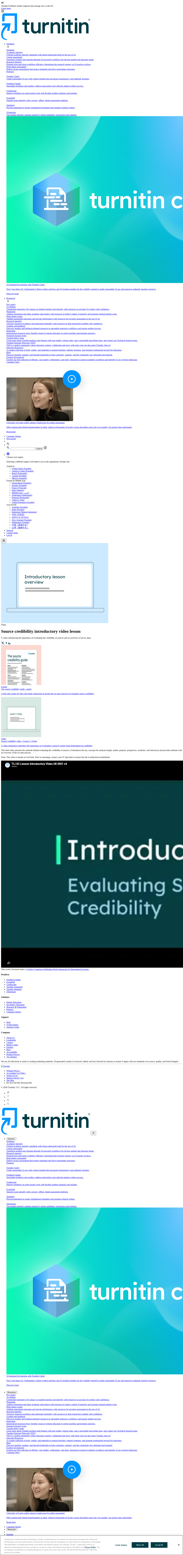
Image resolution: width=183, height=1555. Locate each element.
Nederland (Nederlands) (22, 495)
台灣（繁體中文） (20, 528)
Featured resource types (16, 336)
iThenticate (11, 992)
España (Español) (19, 485)
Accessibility (11, 1052)
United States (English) (21, 468)
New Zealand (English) (22, 520)
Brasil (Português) (19, 473)
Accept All (159, 1545)
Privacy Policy (90, 1547)
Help (8, 1022)
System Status (12, 1025)
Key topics (11, 304)
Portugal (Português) (20, 497)
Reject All (140, 1545)
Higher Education (13, 1002)
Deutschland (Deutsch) (21, 483)
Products (10, 71)
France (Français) (19, 488)
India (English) (18, 509)
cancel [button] (2, 11)
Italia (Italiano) (18, 490)
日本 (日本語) (18, 514)
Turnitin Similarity (14, 989)
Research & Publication (16, 1007)
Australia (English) (20, 507)
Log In (9, 535)
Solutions (10, 44)
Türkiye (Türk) (18, 500)
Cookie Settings (121, 1545)
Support (9, 530)
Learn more (6, 8)
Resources (10, 298)
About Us (10, 1038)
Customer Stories (13, 436)
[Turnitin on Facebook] (8, 1097)
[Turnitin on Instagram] (8, 1104)
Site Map (10, 1080)
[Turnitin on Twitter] (8, 1093)
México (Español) (19, 478)
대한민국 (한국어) (20, 517)
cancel (45, 447)
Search (39, 449)
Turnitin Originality (14, 987)
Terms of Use (12, 1075)
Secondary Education (15, 1005)
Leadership (11, 1040)
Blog (8, 1050)
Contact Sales (12, 533)
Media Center (12, 1045)
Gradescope (11, 984)
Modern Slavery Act (15, 1078)
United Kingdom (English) (23, 502)
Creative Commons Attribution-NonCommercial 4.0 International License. (57, 969)
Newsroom (11, 439)
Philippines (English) (20, 522)
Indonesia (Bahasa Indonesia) (24, 512)
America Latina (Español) (23, 471)
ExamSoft (10, 982)
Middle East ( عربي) (20, 493)
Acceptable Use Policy (16, 1073)
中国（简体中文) (19, 525)
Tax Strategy (11, 1057)
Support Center (12, 1027)
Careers (9, 1042)
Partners (9, 1009)
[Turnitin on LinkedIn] (8, 1101)
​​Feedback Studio (13, 980)
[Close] (179, 1545)
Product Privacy (13, 1054)
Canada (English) (19, 476)
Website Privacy (13, 1071)
